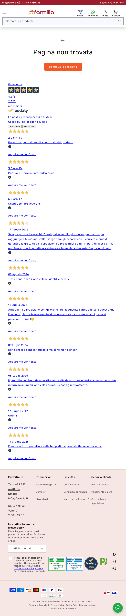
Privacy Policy (57, 605)
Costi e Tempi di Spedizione (100, 501)
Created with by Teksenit (63, 608)
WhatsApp (92, 15)
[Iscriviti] (42, 548)
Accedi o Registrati (46, 484)
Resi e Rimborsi (100, 484)
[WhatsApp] (92, 11)
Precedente (15, 126)
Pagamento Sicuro (101, 492)
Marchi (80, 15)
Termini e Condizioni (39, 605)
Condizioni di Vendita (75, 492)
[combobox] (63, 21)
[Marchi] (80, 11)
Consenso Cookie (88, 605)
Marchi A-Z (42, 499)
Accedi (105, 15)
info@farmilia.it (10, 2)
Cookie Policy (72, 605)
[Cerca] (119, 21)
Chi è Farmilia (71, 484)
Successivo (29, 126)
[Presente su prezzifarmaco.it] (103, 565)
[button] (4, 12)
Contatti (40, 492)
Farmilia (66, 602)
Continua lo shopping (63, 66)
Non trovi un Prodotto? (76, 499)
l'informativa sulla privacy (28, 568)
